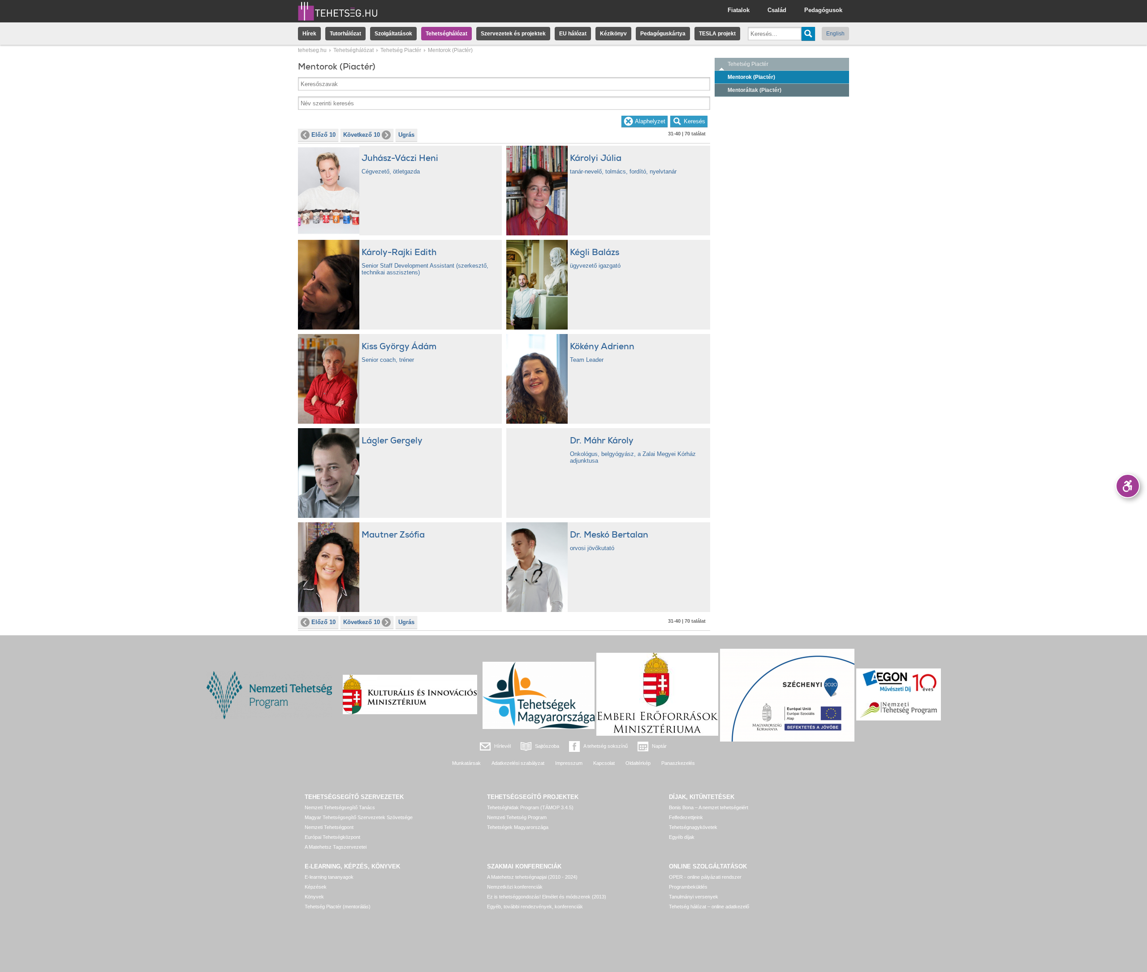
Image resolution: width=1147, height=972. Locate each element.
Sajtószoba (547, 746)
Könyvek (314, 896)
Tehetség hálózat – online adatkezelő (709, 906)
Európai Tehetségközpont (332, 837)
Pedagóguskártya (663, 33)
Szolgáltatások (393, 33)
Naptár (659, 746)
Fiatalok (739, 10)
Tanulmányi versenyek (693, 896)
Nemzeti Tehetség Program (517, 817)
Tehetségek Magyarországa (517, 827)
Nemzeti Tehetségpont (329, 827)
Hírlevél (502, 746)
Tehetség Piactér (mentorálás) (338, 906)
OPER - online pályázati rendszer (705, 877)
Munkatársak (466, 763)
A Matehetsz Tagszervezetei (336, 847)
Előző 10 (323, 134)
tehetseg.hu (312, 50)
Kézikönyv (613, 33)
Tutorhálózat (345, 33)
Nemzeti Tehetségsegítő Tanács (340, 807)
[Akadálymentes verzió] (1128, 486)
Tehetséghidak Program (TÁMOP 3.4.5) (530, 807)
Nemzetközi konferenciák (515, 887)
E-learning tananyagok (329, 877)
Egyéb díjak (681, 837)
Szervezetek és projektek (513, 33)
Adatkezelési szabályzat (518, 763)
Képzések (316, 887)
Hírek (309, 33)
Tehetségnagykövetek (693, 827)
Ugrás (406, 134)
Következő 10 (361, 134)
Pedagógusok (823, 10)
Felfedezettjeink (686, 817)
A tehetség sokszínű (605, 746)
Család (777, 10)
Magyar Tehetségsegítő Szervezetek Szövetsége (359, 817)
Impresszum (568, 763)
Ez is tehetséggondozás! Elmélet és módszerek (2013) (546, 896)
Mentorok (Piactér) (751, 77)
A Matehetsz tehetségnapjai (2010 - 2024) (532, 877)
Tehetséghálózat (446, 33)
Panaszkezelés (678, 763)
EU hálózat (572, 33)
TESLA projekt (717, 33)
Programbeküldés (688, 887)
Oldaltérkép (638, 763)
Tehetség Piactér (400, 50)
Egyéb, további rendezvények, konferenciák (535, 906)
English (835, 33)
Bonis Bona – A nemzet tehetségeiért (708, 807)
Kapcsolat (604, 763)
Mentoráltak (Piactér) (754, 90)
